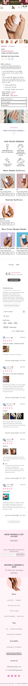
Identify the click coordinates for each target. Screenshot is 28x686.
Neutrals (13, 92)
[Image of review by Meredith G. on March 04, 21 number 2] (13, 416)
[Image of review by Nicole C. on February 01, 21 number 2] (13, 451)
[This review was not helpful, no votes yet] (23, 360)
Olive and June (9, 683)
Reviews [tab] (11, 265)
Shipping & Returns (16, 629)
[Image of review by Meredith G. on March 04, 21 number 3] (20, 416)
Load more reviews (14, 521)
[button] (2, 116)
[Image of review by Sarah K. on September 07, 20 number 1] (6, 497)
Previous (1, 41)
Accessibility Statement (14, 634)
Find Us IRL (20, 616)
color (5, 323)
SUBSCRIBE (20, 554)
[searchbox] (12, 311)
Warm (11, 93)
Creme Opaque (14, 95)
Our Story (10, 600)
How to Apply (6, 102)
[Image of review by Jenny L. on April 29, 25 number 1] (6, 349)
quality (10, 323)
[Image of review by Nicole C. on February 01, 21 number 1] (6, 451)
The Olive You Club (14, 605)
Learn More (14, 572)
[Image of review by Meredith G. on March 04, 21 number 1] (6, 416)
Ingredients (5, 105)
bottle (15, 323)
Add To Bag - (8, 194)
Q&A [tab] (17, 265)
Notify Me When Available (11, 67)
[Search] (19, 7)
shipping (6, 327)
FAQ (7, 629)
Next (26, 41)
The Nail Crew (14, 611)
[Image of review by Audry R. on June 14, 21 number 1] (6, 379)
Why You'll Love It (7, 99)
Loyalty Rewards (9, 616)
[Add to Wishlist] (25, 47)
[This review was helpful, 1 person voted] (20, 478)
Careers (18, 600)
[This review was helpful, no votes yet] (20, 360)
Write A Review (14, 280)
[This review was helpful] (20, 397)
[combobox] (18, 331)
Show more (13, 327)
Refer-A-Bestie (14, 540)
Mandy (15, 77)
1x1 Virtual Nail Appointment (14, 670)
